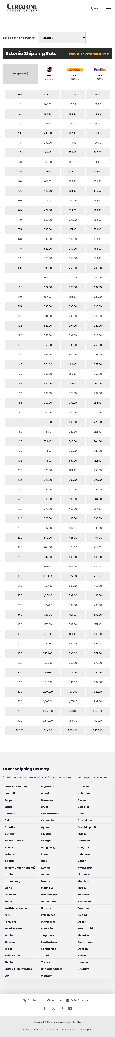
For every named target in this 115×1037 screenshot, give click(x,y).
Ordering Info (85, 1029)
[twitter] (53, 1008)
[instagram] (61, 1008)
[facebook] (45, 1008)
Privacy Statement (32, 1029)
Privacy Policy (69, 1029)
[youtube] (70, 1008)
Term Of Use (52, 1029)
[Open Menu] (108, 8)
